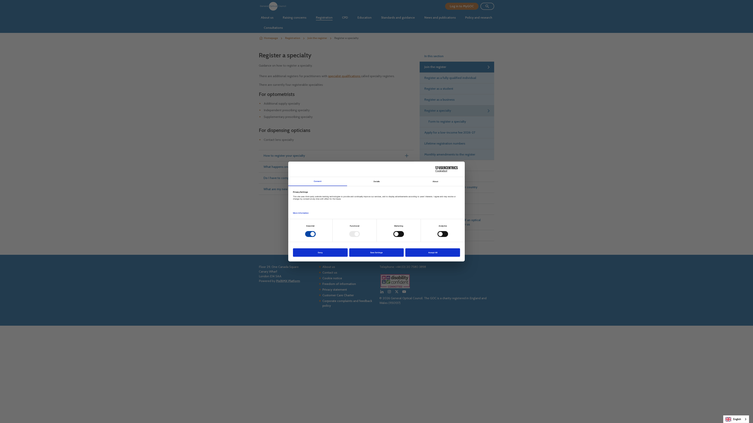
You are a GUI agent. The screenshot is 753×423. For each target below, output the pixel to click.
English (737, 419)
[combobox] (736, 419)
